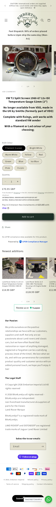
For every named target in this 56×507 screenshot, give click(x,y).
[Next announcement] (51, 6)
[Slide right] (34, 86)
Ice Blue (35, 161)
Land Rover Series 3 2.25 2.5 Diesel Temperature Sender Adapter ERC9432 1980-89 (12, 284)
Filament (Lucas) (13, 148)
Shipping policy (28, 484)
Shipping (17, 193)
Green (8, 161)
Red (41, 154)
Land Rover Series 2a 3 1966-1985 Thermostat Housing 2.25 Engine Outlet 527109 (36, 285)
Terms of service (12, 484)
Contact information (45, 484)
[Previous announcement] (5, 6)
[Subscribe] (42, 446)
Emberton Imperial (17, 480)
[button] (6, 20)
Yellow (28, 154)
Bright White (36, 148)
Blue (21, 161)
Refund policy (33, 480)
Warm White (11, 154)
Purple (22, 169)
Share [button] (7, 227)
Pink (7, 168)
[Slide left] (22, 86)
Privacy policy (46, 480)
